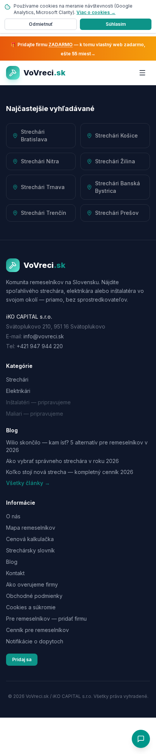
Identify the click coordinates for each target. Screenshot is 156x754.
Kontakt (15, 573)
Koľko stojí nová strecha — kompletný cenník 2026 (69, 472)
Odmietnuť (41, 24)
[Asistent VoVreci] (141, 739)
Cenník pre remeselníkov (37, 630)
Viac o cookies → (95, 12)
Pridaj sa (21, 659)
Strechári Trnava (43, 187)
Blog (11, 561)
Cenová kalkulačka (30, 539)
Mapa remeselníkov (30, 527)
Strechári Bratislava (34, 135)
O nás (13, 516)
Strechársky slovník (30, 550)
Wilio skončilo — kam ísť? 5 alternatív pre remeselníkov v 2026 (77, 446)
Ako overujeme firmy (32, 584)
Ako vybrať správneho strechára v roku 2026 (62, 461)
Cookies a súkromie (31, 607)
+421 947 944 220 (40, 346)
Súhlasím (116, 24)
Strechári (17, 379)
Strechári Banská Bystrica (117, 187)
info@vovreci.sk (43, 336)
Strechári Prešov (117, 213)
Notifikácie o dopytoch (34, 641)
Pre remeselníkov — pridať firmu (46, 618)
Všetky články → (28, 483)
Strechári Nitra (40, 161)
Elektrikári (18, 391)
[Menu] (142, 72)
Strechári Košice (116, 135)
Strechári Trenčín (43, 213)
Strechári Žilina (115, 161)
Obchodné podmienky (34, 596)
